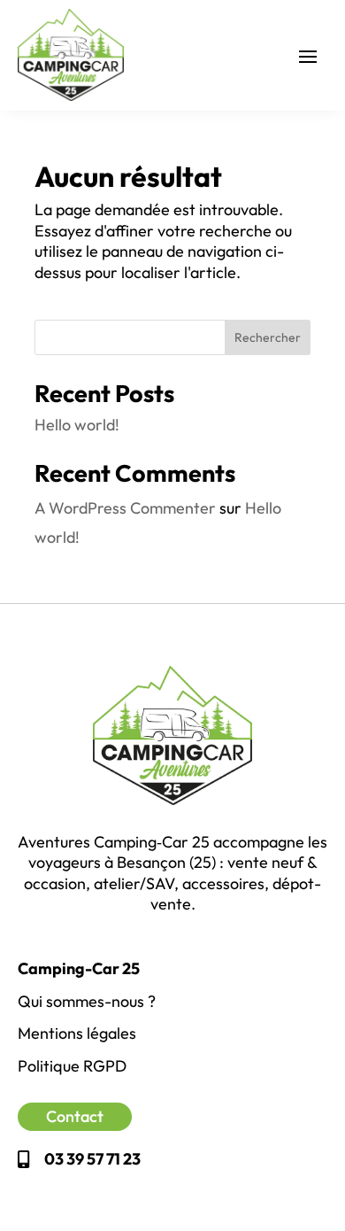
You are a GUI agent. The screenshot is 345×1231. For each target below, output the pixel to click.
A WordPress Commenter (125, 508)
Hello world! (76, 424)
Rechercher (267, 337)
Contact (75, 1116)
